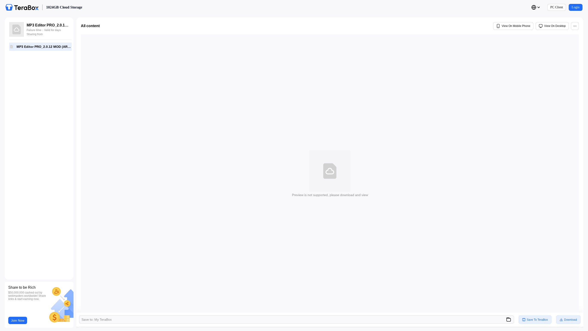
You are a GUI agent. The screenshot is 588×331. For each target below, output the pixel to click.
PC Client (556, 7)
